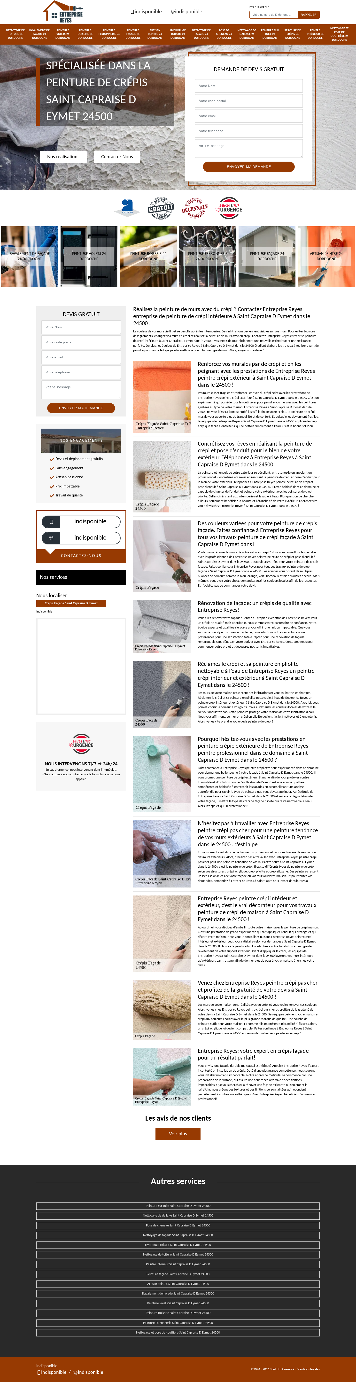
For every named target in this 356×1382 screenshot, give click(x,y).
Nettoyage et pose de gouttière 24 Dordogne (339, 34)
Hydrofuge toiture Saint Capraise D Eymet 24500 (178, 1245)
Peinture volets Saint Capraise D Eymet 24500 (178, 1303)
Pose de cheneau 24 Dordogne (224, 34)
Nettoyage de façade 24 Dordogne (201, 34)
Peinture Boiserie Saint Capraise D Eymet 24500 (178, 1313)
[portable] (51, 522)
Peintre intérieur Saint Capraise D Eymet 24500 (178, 1264)
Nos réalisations (63, 157)
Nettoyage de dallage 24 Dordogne (247, 34)
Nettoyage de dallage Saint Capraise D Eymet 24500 (178, 1215)
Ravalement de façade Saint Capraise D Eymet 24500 (178, 1294)
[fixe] (51, 538)
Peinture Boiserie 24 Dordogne (85, 34)
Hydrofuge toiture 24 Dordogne (178, 34)
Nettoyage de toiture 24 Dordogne (15, 34)
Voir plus (178, 1134)
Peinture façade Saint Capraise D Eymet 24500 (178, 1274)
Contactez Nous (117, 157)
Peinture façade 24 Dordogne (133, 34)
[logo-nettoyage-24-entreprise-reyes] (63, 12)
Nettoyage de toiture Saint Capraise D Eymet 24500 (178, 1254)
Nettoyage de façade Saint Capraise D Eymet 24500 (178, 1235)
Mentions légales (308, 1369)
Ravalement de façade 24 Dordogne (39, 34)
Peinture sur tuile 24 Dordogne (270, 34)
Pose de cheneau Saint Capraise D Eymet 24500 (178, 1225)
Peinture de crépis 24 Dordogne (293, 34)
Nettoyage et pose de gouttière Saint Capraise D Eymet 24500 (178, 1333)
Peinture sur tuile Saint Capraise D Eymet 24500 (178, 1206)
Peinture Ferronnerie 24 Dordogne (109, 34)
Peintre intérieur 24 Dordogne (315, 34)
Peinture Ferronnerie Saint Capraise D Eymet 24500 (178, 1323)
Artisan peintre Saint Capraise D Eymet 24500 (178, 1284)
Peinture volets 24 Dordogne (62, 34)
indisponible (148, 12)
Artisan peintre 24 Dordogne (154, 34)
